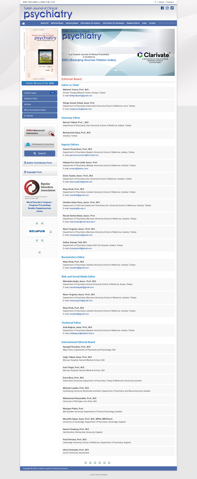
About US (45, 23)
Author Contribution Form (39, 163)
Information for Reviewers (113, 23)
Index (144, 23)
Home (162, 2)
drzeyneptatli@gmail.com (80, 248)
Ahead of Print (30, 98)
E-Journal (28, 115)
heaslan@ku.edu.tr (77, 208)
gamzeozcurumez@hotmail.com (83, 155)
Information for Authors (90, 23)
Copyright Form (34, 172)
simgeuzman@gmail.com (80, 109)
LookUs (92, 475)
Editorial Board (57, 23)
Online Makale (102, 475)
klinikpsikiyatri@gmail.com (80, 95)
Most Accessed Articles (35, 110)
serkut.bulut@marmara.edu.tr (82, 222)
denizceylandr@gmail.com (80, 182)
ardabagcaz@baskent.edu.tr (81, 333)
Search (41, 153)
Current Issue (39, 93)
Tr (156, 2)
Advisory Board (72, 23)
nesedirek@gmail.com (79, 195)
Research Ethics (133, 23)
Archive (27, 104)
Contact (170, 2)
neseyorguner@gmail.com (80, 235)
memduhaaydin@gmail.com (81, 287)
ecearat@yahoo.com (78, 168)
